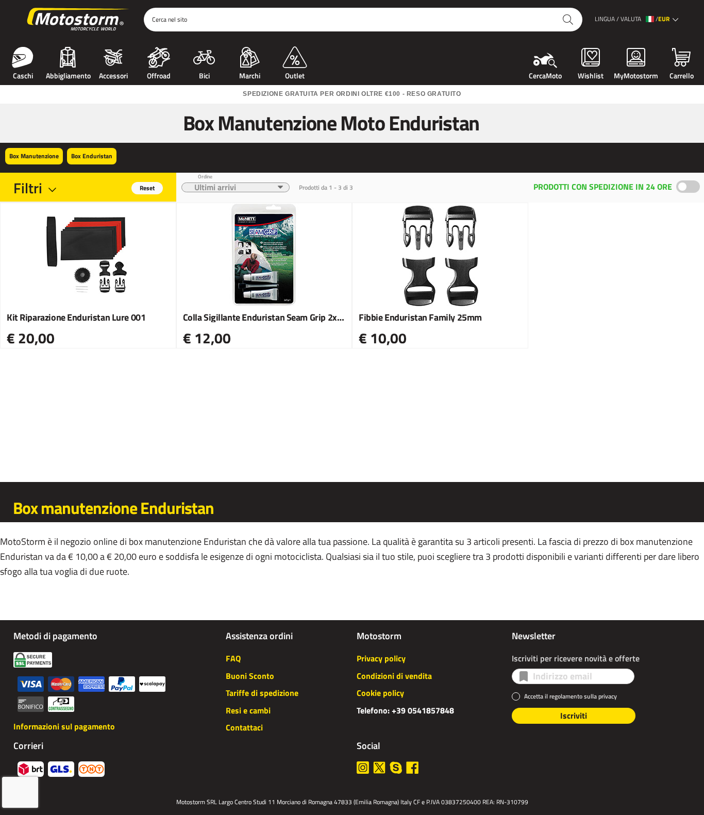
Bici (204, 74)
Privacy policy (381, 658)
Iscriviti (573, 715)
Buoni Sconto (250, 676)
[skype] (396, 767)
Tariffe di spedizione (262, 693)
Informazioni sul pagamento (64, 726)
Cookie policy (380, 693)
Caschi (23, 74)
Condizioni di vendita (394, 676)
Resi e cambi (248, 710)
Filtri (27, 188)
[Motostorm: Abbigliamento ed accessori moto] (78, 19)
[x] (379, 767)
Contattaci (244, 727)
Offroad (159, 74)
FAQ (233, 658)
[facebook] (412, 767)
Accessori (113, 74)
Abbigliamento (68, 74)
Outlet (295, 74)
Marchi (249, 74)
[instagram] (363, 767)
